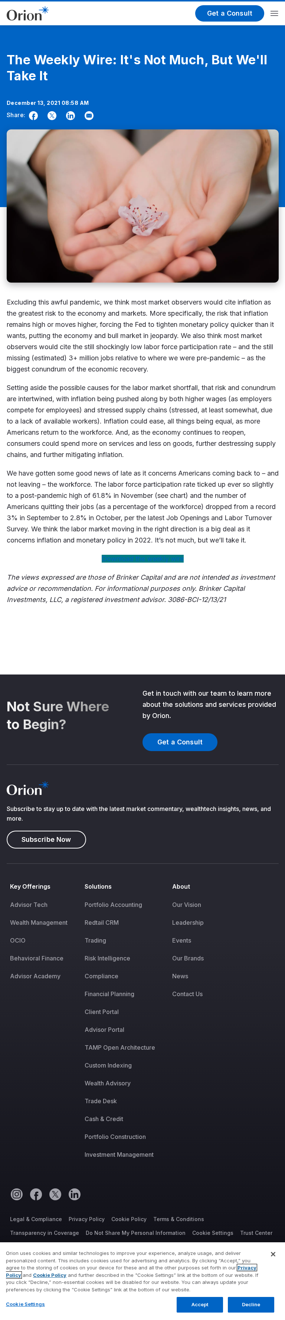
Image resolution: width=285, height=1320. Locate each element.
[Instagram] (16, 1194)
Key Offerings (30, 886)
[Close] (273, 1254)
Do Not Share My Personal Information (136, 1233)
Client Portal (102, 1011)
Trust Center (256, 1233)
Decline (251, 1304)
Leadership (188, 922)
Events (181, 940)
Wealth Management (39, 922)
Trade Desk (101, 1101)
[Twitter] (50, 115)
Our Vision (186, 904)
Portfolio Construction (115, 1136)
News (180, 976)
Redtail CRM (102, 922)
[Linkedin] (69, 115)
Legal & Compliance (36, 1219)
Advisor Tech (29, 904)
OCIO (18, 940)
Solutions (98, 886)
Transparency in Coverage (44, 1233)
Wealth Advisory (108, 1083)
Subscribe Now (46, 839)
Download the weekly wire (143, 559)
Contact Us (187, 994)
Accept (200, 1304)
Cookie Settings (212, 1233)
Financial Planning (109, 994)
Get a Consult (229, 13)
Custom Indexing (108, 1065)
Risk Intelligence (107, 958)
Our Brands (188, 958)
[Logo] (28, 12)
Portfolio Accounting (113, 904)
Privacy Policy (87, 1219)
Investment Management (119, 1154)
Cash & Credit (104, 1119)
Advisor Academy (35, 976)
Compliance (101, 976)
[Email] (87, 115)
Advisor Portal (104, 1029)
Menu (274, 13)
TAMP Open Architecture (120, 1047)
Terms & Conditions (178, 1219)
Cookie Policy (129, 1219)
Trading (95, 940)
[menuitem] (44, 1025)
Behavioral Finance (36, 958)
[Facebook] (32, 115)
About (181, 886)
